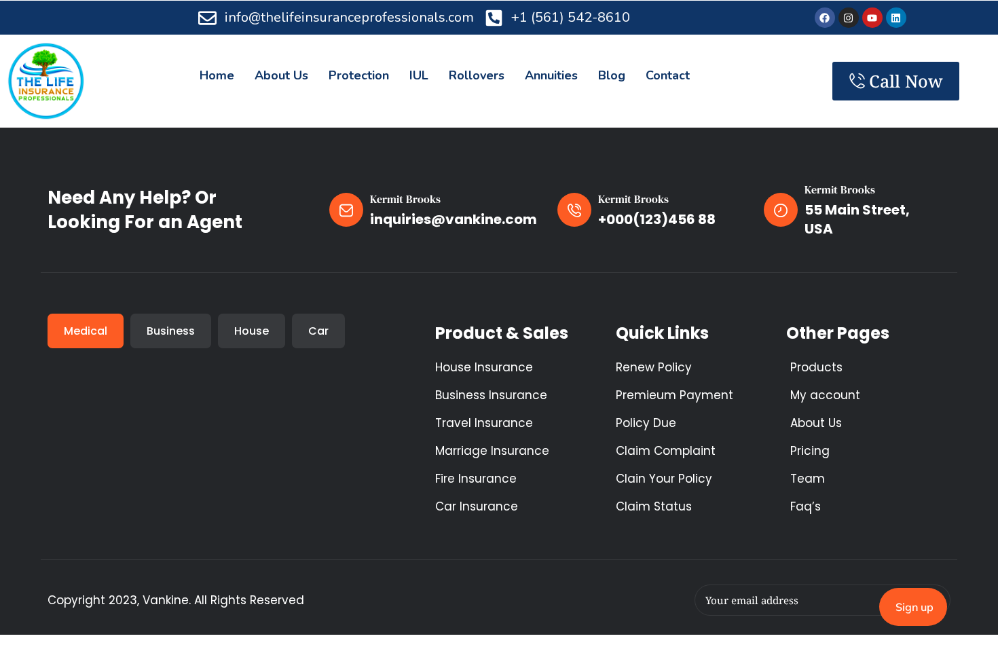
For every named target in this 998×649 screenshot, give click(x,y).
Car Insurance (476, 506)
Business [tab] (171, 331)
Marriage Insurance (492, 451)
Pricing (810, 451)
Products (816, 367)
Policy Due (646, 423)
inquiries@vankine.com (453, 219)
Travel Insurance (484, 423)
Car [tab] (318, 331)
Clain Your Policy (664, 478)
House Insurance (484, 367)
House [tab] (251, 331)
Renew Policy (654, 367)
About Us (816, 423)
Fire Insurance (476, 478)
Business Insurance (491, 395)
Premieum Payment (674, 395)
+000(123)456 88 (657, 219)
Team (807, 478)
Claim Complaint (666, 451)
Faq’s (805, 506)
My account (825, 395)
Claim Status (654, 506)
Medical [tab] (85, 331)
